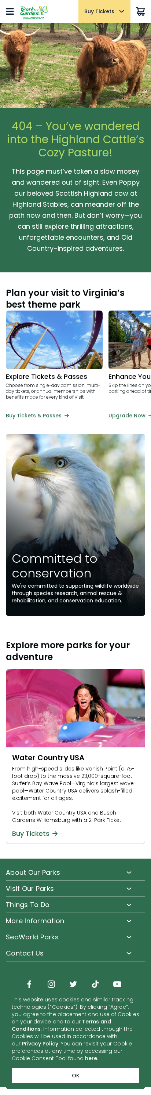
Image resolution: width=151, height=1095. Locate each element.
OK (76, 1075)
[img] (29, 985)
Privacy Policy (40, 1043)
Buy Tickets (30, 834)
